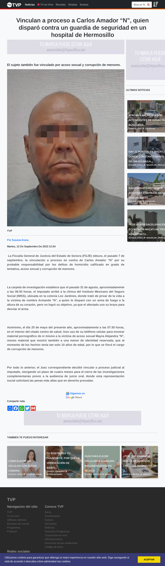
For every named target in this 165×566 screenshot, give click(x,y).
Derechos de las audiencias (61, 543)
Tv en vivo (13, 516)
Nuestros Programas (57, 531)
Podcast (12, 531)
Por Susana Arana (18, 240)
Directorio (51, 523)
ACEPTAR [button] (149, 559)
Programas (13, 527)
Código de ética (54, 547)
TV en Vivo (46, 4)
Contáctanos (52, 516)
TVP (9, 512)
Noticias (30, 4)
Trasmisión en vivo (56, 535)
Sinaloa (72, 4)
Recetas (61, 4)
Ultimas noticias (16, 519)
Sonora (84, 4)
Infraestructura (53, 539)
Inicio (48, 512)
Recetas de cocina (18, 523)
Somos (49, 519)
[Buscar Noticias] (148, 5)
